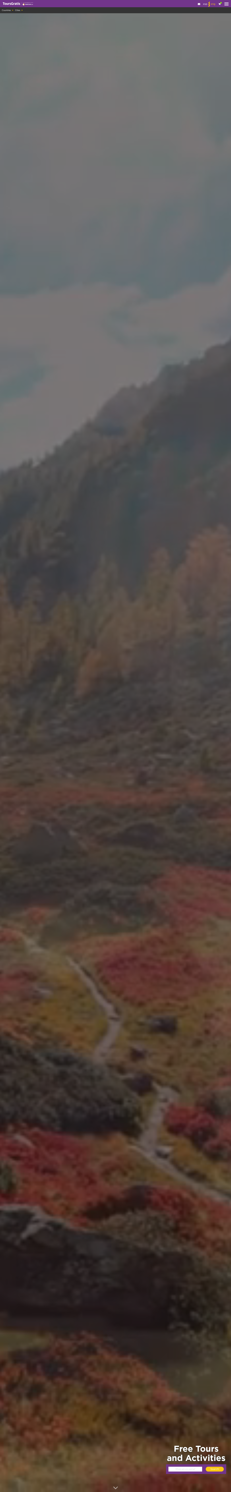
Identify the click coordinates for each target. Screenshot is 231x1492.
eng (213, 4)
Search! (214, 1469)
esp (205, 4)
